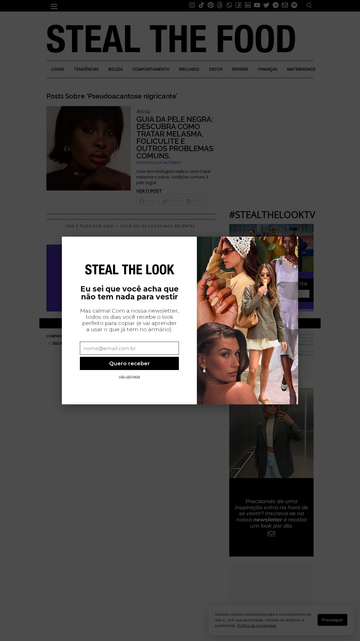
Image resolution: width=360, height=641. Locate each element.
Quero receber (129, 363)
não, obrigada (129, 376)
